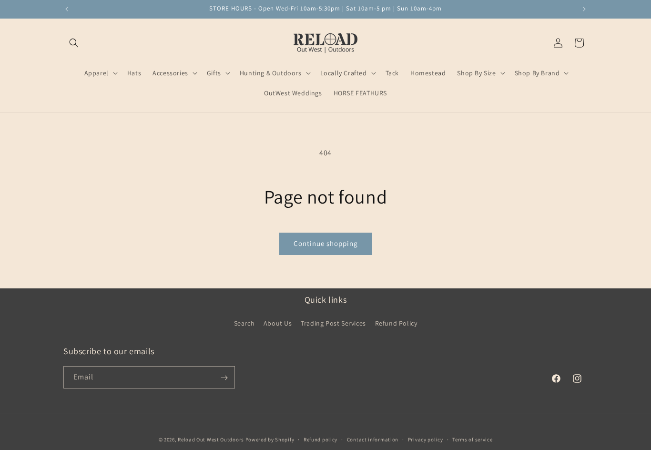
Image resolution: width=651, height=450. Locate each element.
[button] (73, 42)
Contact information (372, 439)
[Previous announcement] (66, 9)
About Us (278, 322)
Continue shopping (326, 243)
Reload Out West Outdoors (211, 439)
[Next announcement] (584, 9)
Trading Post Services (333, 322)
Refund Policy (396, 322)
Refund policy (320, 439)
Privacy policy (425, 439)
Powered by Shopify (270, 439)
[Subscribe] (224, 378)
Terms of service (472, 439)
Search (244, 322)
